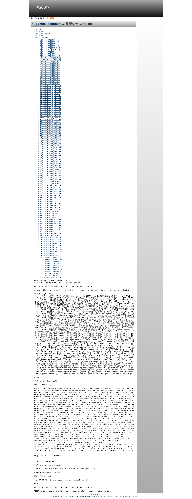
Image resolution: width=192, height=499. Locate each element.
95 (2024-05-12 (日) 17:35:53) (50, 227)
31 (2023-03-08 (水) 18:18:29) (50, 100)
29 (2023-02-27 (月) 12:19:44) (50, 96)
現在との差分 (40, 33)
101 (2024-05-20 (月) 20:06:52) (51, 239)
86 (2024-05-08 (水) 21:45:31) (50, 209)
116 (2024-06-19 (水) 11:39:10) (51, 269)
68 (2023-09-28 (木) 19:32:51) (50, 174)
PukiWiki (43, 7)
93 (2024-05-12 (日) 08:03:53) (50, 223)
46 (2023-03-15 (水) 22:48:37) (50, 130)
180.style (103, 496)
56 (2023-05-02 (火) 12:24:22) (50, 150)
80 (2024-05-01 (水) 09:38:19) (50, 197)
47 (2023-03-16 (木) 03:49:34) (50, 132)
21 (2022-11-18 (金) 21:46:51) (50, 80)
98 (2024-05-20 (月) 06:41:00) (50, 233)
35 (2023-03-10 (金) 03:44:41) (50, 108)
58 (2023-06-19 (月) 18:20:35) (50, 154)
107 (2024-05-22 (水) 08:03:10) (51, 251)
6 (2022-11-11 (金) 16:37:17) (50, 50)
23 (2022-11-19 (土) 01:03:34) (50, 84)
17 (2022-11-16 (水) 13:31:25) (50, 72)
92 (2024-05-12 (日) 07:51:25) (50, 221)
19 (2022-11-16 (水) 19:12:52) (50, 76)
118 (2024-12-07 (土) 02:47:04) (51, 273)
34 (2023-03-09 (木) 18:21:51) (50, 106)
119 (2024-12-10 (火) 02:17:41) (51, 275)
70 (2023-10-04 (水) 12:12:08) (50, 177)
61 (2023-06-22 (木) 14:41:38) (50, 160)
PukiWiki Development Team (81, 496)
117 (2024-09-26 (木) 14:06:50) (51, 271)
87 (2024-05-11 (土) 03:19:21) (50, 211)
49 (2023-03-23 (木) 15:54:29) (50, 136)
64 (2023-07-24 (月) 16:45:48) (50, 166)
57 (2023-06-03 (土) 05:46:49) (50, 152)
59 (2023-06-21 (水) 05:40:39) (50, 156)
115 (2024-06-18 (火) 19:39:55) (51, 267)
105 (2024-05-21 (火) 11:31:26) (51, 247)
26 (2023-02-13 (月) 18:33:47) (50, 90)
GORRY (100, 494)
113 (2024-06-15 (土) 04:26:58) (51, 263)
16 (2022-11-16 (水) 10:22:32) (50, 70)
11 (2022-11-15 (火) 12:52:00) (50, 60)
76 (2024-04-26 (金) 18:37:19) (50, 189)
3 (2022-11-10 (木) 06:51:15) (50, 44)
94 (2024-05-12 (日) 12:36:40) (50, 225)
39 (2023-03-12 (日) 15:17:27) (50, 116)
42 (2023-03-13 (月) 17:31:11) (50, 122)
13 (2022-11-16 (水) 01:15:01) (50, 64)
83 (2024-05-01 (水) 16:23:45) (50, 203)
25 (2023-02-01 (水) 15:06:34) (50, 88)
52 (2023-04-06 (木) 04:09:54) (50, 142)
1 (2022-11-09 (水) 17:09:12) (50, 40)
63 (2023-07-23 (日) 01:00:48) (50, 164)
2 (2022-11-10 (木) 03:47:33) (50, 42)
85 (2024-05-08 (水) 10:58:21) (50, 207)
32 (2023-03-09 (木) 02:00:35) (50, 102)
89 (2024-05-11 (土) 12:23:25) (50, 215)
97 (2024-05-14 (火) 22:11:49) (50, 231)
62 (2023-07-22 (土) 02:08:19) (50, 162)
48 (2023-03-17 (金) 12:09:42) (50, 134)
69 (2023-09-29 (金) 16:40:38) (50, 175)
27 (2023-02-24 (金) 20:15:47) (50, 92)
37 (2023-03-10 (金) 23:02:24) (50, 112)
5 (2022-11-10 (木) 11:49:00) (50, 48)
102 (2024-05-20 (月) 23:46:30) (51, 241)
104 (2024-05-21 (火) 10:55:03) (51, 245)
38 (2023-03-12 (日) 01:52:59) (50, 114)
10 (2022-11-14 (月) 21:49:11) (50, 58)
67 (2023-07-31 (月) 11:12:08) (50, 172)
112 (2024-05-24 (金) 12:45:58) (51, 261)
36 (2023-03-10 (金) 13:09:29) (50, 110)
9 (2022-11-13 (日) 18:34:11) (50, 56)
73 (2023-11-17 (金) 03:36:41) (50, 183)
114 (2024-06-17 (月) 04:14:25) (51, 265)
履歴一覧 (38, 29)
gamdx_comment (48, 23)
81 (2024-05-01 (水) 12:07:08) (50, 199)
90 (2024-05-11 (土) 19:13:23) (50, 217)
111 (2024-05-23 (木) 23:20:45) (51, 259)
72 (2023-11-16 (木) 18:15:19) (50, 181)
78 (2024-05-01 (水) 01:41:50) (50, 193)
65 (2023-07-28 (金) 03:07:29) (50, 168)
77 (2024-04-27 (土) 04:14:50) (50, 191)
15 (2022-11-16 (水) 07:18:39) (50, 68)
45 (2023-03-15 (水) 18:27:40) (50, 128)
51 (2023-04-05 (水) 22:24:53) (50, 140)
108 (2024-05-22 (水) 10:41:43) (51, 253)
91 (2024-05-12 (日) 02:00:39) (50, 219)
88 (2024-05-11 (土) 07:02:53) (50, 213)
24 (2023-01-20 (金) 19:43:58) (50, 86)
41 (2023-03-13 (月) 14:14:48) (50, 120)
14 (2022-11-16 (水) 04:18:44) (50, 66)
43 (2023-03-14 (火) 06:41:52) (50, 124)
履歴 (37, 35)
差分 (37, 31)
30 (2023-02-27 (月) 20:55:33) (50, 98)
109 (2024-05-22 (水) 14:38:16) (51, 255)
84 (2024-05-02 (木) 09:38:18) (50, 205)
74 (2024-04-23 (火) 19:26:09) (50, 185)
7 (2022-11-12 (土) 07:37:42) (50, 52)
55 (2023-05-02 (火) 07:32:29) (50, 148)
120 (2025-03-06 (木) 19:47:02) (51, 277)
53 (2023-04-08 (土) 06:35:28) (50, 144)
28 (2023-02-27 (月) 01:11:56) (50, 94)
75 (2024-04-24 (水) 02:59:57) (50, 187)
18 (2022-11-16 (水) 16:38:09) (50, 74)
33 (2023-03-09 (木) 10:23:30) (50, 104)
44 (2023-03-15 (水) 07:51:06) (50, 126)
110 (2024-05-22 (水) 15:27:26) (51, 257)
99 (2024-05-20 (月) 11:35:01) (50, 235)
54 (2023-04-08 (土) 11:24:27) (50, 146)
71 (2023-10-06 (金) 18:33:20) (50, 179)
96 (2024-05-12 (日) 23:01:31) (50, 229)
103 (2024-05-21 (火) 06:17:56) (51, 243)
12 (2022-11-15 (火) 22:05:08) (50, 62)
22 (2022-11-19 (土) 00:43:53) (50, 82)
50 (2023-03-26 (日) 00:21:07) (50, 138)
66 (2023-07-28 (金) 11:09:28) (50, 170)
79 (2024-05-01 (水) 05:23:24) (50, 195)
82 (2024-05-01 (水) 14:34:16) (50, 201)
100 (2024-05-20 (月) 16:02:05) (51, 237)
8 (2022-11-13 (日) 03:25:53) (50, 54)
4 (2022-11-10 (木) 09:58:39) (50, 46)
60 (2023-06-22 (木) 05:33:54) (50, 158)
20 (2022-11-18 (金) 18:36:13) (50, 78)
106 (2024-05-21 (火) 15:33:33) (51, 249)
